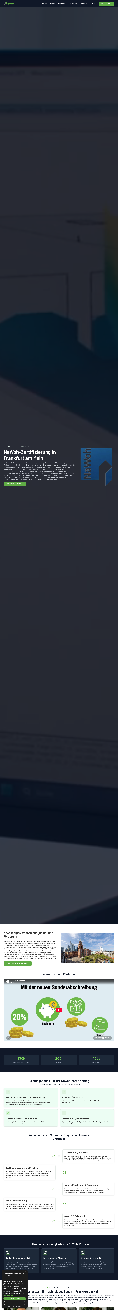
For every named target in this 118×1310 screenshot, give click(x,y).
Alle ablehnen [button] (14, 1303)
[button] (62, 3)
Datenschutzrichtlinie (8, 1295)
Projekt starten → (106, 3)
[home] (9, 3)
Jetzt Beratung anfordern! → (15, 484)
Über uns (44, 3)
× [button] (25, 1272)
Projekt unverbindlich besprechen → (18, 963)
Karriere (52, 3)
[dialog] (15, 1289)
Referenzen (73, 3)
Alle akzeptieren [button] (14, 1298)
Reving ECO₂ (83, 3)
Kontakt (93, 3)
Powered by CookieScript (14, 1306)
